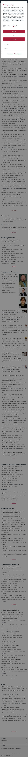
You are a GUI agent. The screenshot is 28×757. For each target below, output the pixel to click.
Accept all (14, 31)
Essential (7, 25)
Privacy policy (17, 54)
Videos (16, 25)
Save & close (14, 39)
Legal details (10, 54)
